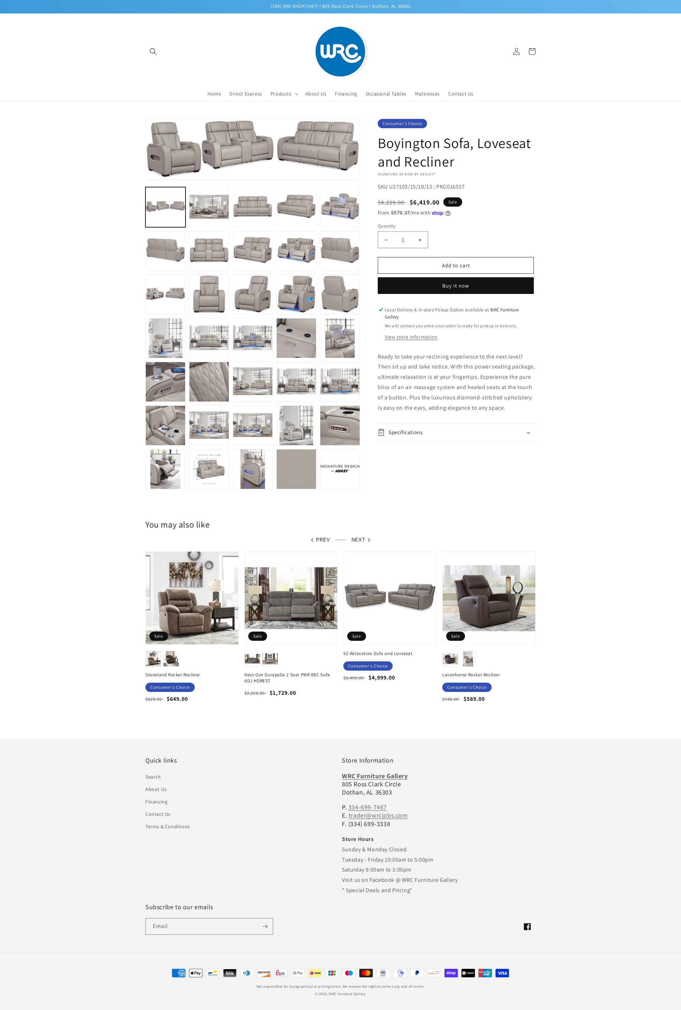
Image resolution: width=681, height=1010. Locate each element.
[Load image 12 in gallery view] (209, 294)
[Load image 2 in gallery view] (209, 207)
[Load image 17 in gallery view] (209, 338)
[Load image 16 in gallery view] (165, 338)
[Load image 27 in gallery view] (209, 425)
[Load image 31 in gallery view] (165, 469)
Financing (156, 801)
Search (153, 777)
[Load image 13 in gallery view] (253, 294)
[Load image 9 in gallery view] (296, 251)
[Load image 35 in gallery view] (340, 469)
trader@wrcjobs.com (378, 815)
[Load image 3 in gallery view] (253, 207)
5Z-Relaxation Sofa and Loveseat (378, 653)
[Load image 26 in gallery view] (165, 425)
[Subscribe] (265, 926)
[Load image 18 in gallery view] (253, 338)
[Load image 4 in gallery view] (296, 207)
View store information (411, 337)
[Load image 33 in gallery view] (253, 469)
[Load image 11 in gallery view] (165, 294)
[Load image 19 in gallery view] (296, 338)
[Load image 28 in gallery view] (253, 425)
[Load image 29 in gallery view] (296, 425)
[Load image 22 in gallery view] (209, 382)
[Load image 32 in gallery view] (209, 469)
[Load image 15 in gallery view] (340, 294)
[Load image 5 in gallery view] (340, 207)
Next (358, 539)
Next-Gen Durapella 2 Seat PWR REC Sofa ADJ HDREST (287, 678)
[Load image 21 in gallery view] (165, 382)
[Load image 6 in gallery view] (165, 251)
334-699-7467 (367, 807)
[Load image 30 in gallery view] (340, 425)
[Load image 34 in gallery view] (296, 469)
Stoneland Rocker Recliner (172, 675)
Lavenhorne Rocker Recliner (471, 675)
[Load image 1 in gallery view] (165, 207)
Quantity (386, 226)
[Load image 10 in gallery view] (340, 251)
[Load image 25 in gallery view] (340, 382)
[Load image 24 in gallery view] (296, 382)
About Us (156, 789)
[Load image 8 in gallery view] (253, 251)
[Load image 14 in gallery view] (296, 294)
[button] (153, 51)
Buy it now (455, 285)
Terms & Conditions (167, 826)
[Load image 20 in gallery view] (340, 338)
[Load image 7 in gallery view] (209, 251)
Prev (323, 539)
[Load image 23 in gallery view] (253, 382)
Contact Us (158, 814)
